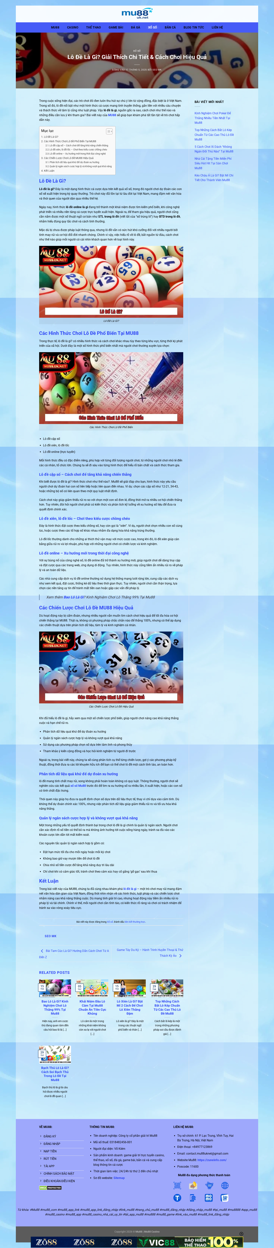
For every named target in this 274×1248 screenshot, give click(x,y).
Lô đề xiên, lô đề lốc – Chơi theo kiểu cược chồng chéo (78, 149)
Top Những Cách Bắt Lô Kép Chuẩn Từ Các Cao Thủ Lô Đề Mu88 (167, 1007)
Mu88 (55, 27)
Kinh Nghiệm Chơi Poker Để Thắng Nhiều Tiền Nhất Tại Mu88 (213, 118)
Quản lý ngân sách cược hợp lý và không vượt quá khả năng (81, 166)
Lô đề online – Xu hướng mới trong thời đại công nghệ (78, 153)
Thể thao (93, 27)
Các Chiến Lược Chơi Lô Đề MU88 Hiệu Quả (69, 158)
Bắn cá (170, 27)
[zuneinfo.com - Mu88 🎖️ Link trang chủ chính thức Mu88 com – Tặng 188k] (137, 14)
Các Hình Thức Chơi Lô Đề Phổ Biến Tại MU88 (70, 141)
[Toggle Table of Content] (107, 131)
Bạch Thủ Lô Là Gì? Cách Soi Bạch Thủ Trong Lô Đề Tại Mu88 (55, 1074)
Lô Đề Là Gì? (51, 136)
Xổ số (152, 27)
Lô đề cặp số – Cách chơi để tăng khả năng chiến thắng (79, 145)
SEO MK (157, 69)
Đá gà (135, 27)
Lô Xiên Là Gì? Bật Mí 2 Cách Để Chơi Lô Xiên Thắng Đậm (130, 1007)
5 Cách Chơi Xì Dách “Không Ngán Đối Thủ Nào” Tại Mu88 (214, 149)
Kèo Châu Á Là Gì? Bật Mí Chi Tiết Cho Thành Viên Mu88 (214, 178)
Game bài (116, 27)
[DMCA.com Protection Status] (50, 1188)
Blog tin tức (194, 27)
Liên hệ (217, 27)
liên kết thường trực (135, 921)
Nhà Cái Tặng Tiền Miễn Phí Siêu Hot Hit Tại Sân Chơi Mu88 (213, 163)
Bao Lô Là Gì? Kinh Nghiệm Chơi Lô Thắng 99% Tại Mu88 (55, 1007)
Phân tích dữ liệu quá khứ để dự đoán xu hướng (74, 162)
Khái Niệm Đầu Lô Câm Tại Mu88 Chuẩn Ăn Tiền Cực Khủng (92, 1007)
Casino (72, 27)
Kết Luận (49, 170)
